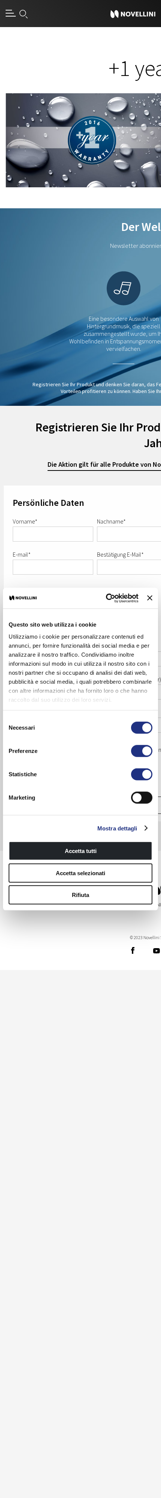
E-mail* (22, 554)
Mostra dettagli (117, 828)
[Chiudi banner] (149, 598)
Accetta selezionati (80, 873)
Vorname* (25, 521)
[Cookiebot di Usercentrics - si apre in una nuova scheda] (106, 598)
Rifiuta (80, 895)
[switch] (141, 751)
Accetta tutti (81, 851)
